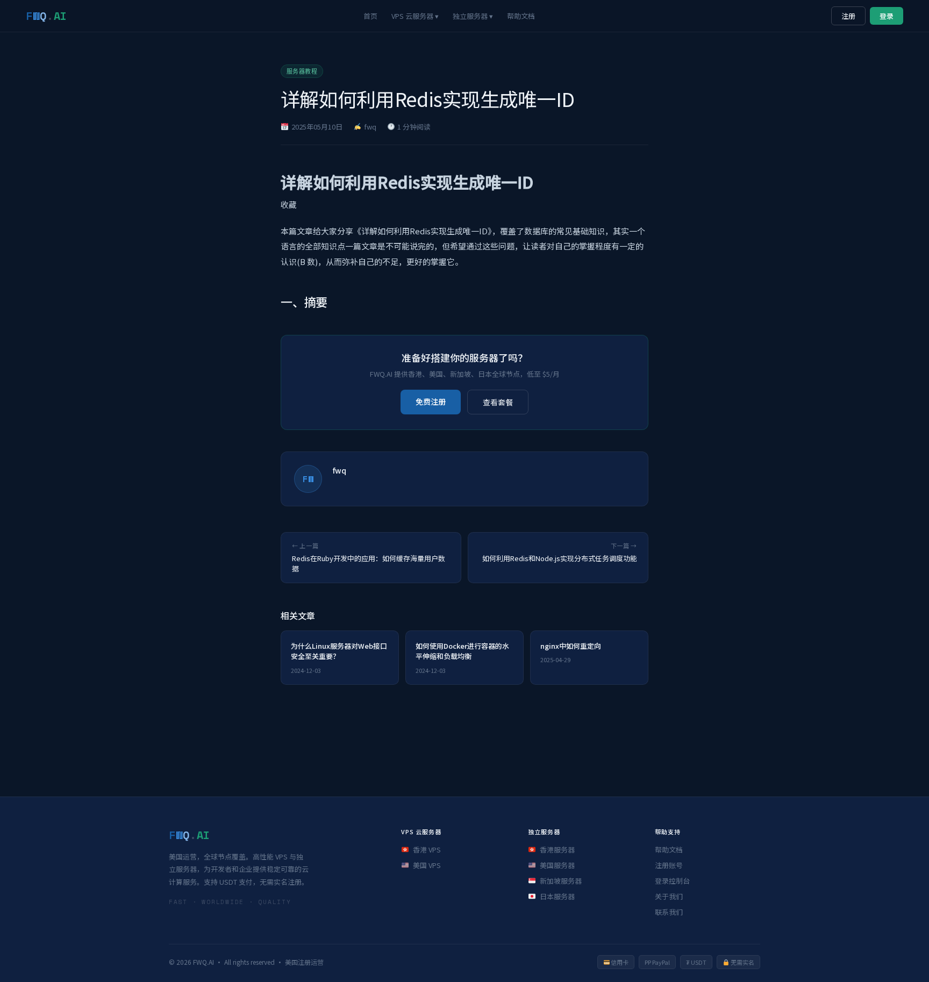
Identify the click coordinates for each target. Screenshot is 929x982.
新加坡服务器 (561, 881)
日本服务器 (557, 896)
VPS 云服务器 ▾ (415, 16)
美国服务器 (557, 865)
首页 (370, 16)
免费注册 (431, 401)
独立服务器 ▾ (473, 16)
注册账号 (669, 865)
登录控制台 (672, 881)
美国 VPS (427, 865)
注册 (848, 16)
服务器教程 (302, 71)
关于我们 (669, 896)
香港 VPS (427, 849)
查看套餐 (498, 402)
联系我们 (669, 912)
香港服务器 (557, 849)
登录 (887, 16)
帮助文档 (521, 16)
